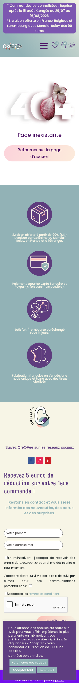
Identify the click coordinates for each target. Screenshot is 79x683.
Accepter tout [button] (22, 670)
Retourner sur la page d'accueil (40, 153)
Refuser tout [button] (47, 670)
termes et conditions (44, 594)
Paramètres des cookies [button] (29, 663)
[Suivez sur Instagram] (39, 460)
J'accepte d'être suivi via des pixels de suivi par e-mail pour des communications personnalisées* (39, 581)
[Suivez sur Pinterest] (48, 460)
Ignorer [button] (58, 680)
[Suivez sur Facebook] (31, 460)
